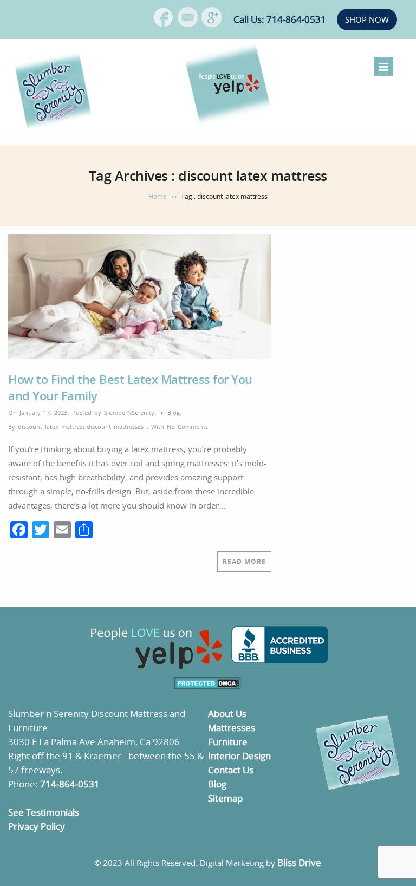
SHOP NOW (367, 19)
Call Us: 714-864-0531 (279, 19)
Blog (173, 412)
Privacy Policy (36, 826)
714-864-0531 (70, 784)
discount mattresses (115, 426)
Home (157, 196)
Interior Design (239, 756)
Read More (244, 561)
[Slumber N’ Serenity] (54, 130)
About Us (227, 713)
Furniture (228, 741)
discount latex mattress (51, 426)
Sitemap (225, 798)
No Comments (187, 426)
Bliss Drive (299, 862)
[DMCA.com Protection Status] (207, 686)
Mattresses (231, 727)
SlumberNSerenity (129, 412)
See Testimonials (43, 812)
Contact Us (230, 770)
